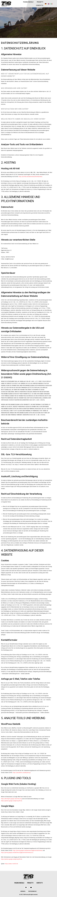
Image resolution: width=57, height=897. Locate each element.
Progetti (40, 2)
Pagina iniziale (28, 2)
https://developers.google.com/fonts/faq (11, 798)
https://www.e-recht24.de (11, 863)
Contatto (39, 5)
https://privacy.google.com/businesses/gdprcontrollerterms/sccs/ (17, 852)
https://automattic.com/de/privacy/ (22, 772)
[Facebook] (26, 887)
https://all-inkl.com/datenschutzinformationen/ (30, 176)
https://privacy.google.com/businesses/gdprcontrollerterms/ (28, 850)
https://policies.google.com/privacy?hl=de (11, 801)
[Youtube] (31, 887)
